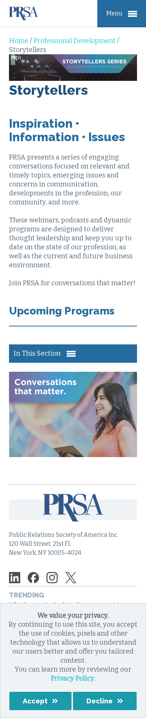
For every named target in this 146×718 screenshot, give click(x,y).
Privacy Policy (72, 678)
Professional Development (75, 41)
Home (19, 41)
